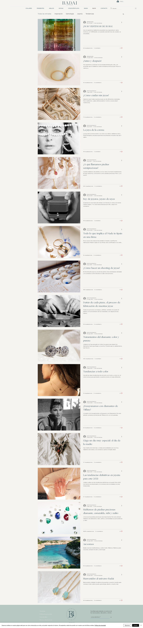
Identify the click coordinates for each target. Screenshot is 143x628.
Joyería (79, 14)
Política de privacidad (100, 625)
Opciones (127, 625)
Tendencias (90, 14)
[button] (61, 8)
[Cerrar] (141, 625)
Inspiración (59, 14)
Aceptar (136, 625)
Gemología (70, 14)
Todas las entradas (44, 14)
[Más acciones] (122, 22)
